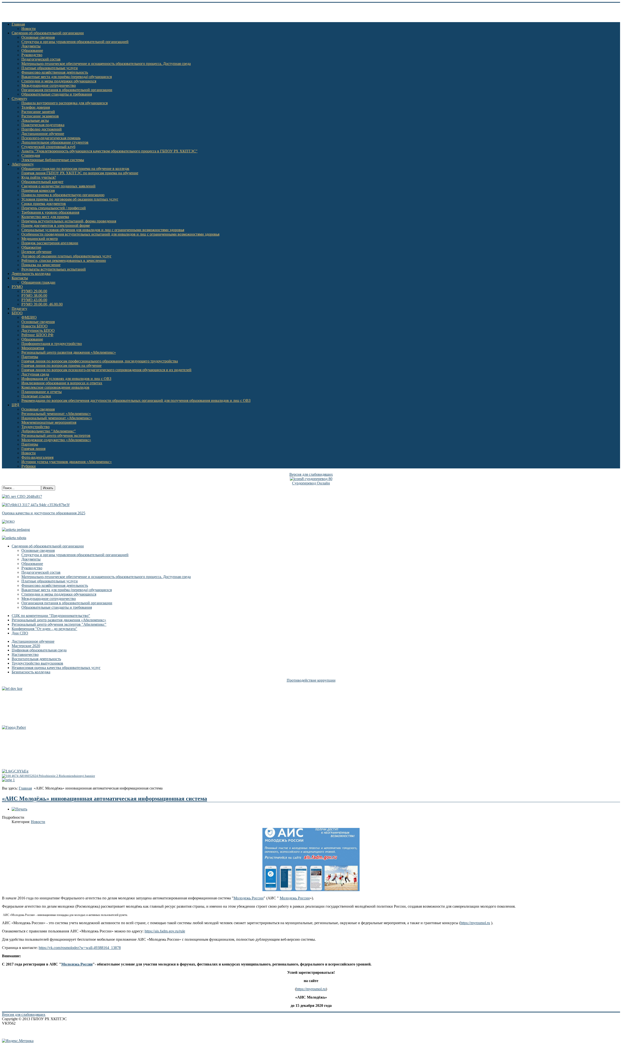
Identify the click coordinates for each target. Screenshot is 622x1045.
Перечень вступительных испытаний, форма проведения (68, 221)
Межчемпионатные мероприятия (48, 422)
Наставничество (25, 654)
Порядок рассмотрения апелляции (49, 243)
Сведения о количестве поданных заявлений (58, 186)
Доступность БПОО (38, 330)
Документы (31, 46)
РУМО (17, 287)
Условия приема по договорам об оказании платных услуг (69, 199)
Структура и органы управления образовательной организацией (75, 42)
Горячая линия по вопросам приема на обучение (61, 365)
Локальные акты (35, 120)
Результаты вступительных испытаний (53, 269)
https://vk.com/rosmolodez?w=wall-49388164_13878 (80, 948)
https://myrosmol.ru (475, 923)
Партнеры (29, 357)
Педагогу (19, 309)
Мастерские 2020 (26, 646)
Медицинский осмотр (39, 239)
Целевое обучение (36, 252)
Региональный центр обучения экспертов (55, 435)
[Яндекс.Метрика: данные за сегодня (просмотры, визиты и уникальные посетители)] (18, 1041)
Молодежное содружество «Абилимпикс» (56, 440)
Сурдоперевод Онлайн (311, 483)
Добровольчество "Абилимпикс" (48, 431)
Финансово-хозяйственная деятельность (54, 72)
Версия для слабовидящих (311, 474)
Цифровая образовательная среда (39, 650)
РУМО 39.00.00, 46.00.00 (42, 304)
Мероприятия (32, 348)
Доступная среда (35, 374)
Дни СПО (20, 633)
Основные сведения (38, 37)
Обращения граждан (38, 282)
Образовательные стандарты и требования (56, 94)
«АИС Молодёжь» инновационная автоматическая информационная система (104, 798)
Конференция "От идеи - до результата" (44, 629)
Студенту (19, 99)
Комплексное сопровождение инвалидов (55, 387)
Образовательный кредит (42, 182)
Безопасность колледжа (31, 672)
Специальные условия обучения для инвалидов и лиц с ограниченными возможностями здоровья (102, 230)
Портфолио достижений (41, 129)
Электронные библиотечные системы (52, 160)
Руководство (31, 55)
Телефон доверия (35, 107)
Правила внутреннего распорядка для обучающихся (64, 103)
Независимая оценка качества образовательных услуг (56, 668)
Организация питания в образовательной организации (66, 90)
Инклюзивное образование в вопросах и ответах (61, 383)
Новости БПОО (34, 326)
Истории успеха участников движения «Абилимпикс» (66, 462)
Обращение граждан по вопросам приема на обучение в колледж (75, 169)
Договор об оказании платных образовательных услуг (66, 256)
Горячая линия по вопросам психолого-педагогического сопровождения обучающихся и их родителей (106, 370)
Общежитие (31, 247)
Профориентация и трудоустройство (51, 344)
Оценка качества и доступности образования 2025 (43, 513)
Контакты (20, 278)
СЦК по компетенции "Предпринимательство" (51, 616)
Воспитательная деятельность (36, 659)
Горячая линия (33, 449)
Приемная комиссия (38, 190)
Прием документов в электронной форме (55, 225)
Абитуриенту (23, 164)
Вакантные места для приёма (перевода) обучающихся (66, 77)
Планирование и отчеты (41, 392)
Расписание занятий (38, 112)
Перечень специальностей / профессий (53, 208)
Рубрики (28, 466)
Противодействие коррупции (311, 680)
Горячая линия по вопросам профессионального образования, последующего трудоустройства (99, 361)
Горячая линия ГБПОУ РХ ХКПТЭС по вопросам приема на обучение (79, 173)
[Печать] (19, 809)
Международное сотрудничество (48, 85)
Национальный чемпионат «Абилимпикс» (56, 418)
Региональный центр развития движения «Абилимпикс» (68, 352)
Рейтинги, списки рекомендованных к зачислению (63, 260)
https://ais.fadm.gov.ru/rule (165, 931)
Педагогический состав (40, 59)
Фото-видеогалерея (37, 457)
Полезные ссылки (36, 396)
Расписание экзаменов (40, 116)
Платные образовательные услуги (49, 68)
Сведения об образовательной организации (48, 33)
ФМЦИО (29, 317)
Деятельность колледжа (31, 274)
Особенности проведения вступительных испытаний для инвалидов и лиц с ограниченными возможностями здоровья (120, 234)
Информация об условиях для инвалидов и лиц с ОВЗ (66, 379)
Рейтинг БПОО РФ (37, 335)
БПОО (17, 313)
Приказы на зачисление (40, 265)
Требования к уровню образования (50, 212)
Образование (32, 50)
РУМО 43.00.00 (34, 300)
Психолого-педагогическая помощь (50, 138)
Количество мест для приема (45, 217)
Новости (28, 28)
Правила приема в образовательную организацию (62, 195)
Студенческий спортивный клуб (48, 147)
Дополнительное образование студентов (54, 142)
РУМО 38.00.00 (34, 295)
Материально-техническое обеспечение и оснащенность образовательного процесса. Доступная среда (106, 63)
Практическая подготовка (42, 125)
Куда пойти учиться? (38, 177)
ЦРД (15, 405)
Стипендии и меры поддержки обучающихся (58, 81)
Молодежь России (248, 898)
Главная (18, 24)
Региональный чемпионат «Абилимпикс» (56, 414)
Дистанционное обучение (42, 134)
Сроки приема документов (43, 204)
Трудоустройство (35, 427)
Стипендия (30, 155)
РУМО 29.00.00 (34, 291)
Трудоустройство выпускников (37, 663)
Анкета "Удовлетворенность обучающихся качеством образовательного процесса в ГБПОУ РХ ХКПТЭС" (109, 151)
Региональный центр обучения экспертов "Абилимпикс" (59, 624)
